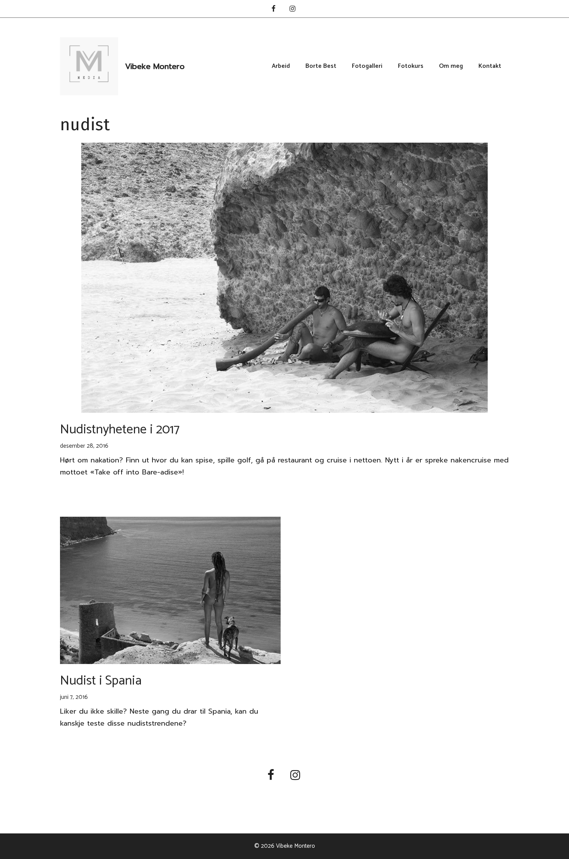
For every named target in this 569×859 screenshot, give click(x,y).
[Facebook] (273, 9)
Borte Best (320, 66)
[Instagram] (292, 9)
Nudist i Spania (101, 681)
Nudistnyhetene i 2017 (120, 429)
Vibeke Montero (155, 66)
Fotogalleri (367, 66)
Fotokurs (410, 66)
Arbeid (281, 66)
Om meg (451, 66)
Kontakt (489, 66)
